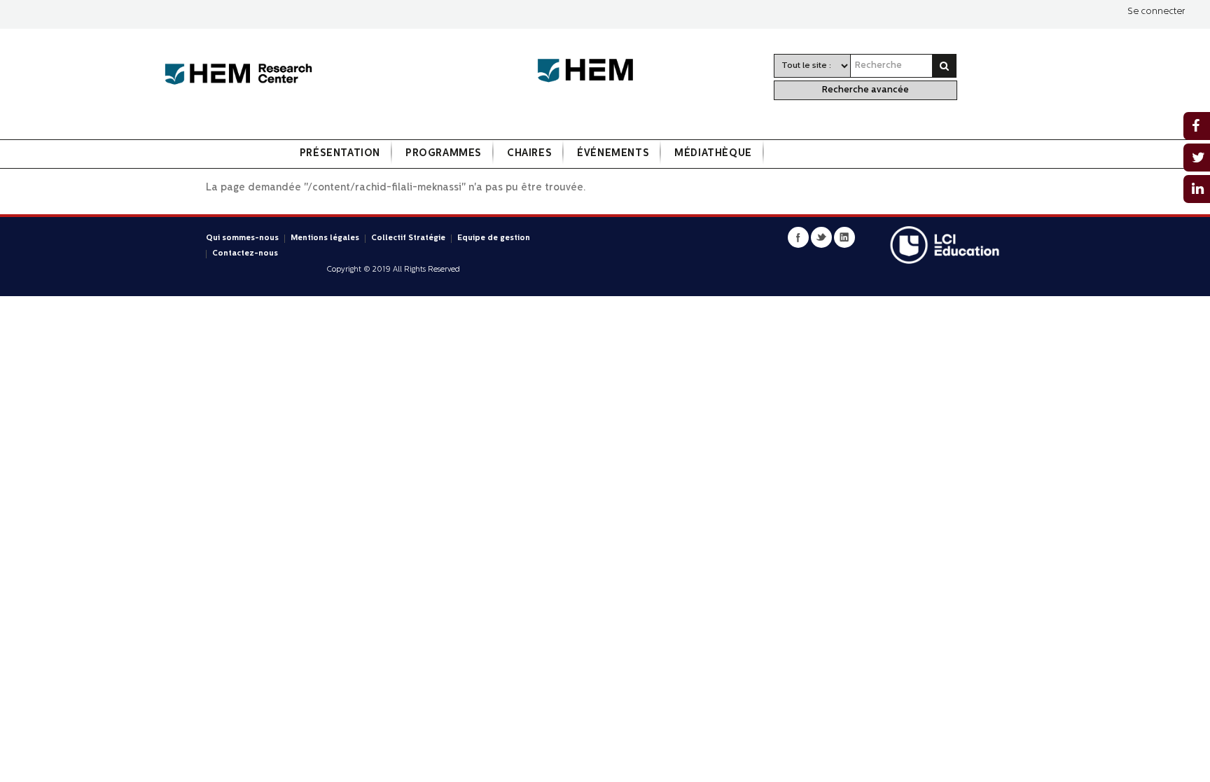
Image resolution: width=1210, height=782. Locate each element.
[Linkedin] (844, 237)
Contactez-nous (245, 254)
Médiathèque (713, 153)
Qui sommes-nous (242, 238)
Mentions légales (325, 238)
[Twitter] (821, 237)
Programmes (443, 153)
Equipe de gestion (493, 238)
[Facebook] (798, 237)
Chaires (529, 153)
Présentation (340, 153)
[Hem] (592, 71)
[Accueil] (238, 74)
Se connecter (1156, 11)
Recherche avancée (865, 90)
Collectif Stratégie (408, 238)
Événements (613, 153)
